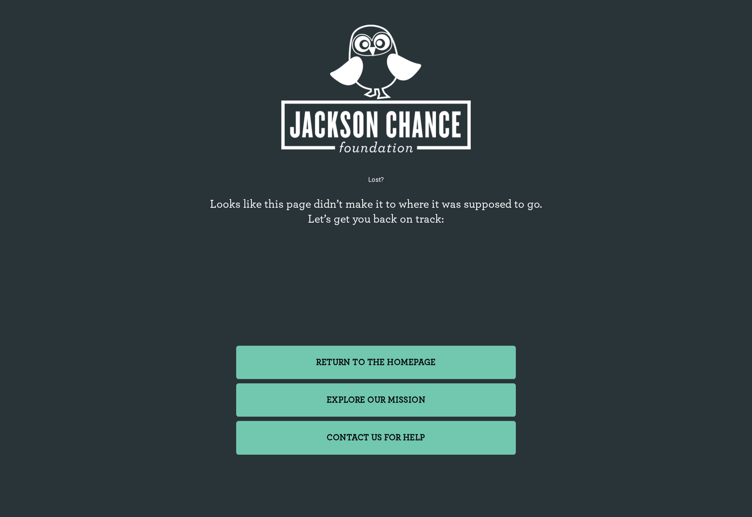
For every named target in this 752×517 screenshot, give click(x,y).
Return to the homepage (376, 362)
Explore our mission (376, 400)
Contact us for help (376, 438)
